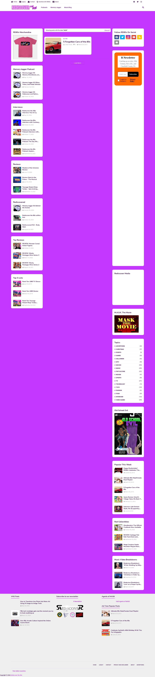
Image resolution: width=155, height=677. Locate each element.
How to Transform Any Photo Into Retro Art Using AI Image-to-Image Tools (35, 602)
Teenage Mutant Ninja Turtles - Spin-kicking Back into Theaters (30, 188)
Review (129, 374)
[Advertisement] (77, 19)
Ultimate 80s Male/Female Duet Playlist (133, 479)
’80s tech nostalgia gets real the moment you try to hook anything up (36, 612)
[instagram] (141, 2)
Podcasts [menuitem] (44, 7)
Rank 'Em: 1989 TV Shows (31, 282)
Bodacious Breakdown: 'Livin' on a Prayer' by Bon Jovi (132, 583)
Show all (107, 30)
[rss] (139, 37)
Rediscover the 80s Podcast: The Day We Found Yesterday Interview (31, 140)
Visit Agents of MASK (123, 601)
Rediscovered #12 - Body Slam (31, 226)
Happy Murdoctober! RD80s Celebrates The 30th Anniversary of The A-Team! (132, 469)
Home (15, 2)
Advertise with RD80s (44, 2)
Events (129, 352)
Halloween (129, 359)
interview (129, 397)
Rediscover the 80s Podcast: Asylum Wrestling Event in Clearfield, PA (28, 150)
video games (129, 400)
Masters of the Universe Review (30, 169)
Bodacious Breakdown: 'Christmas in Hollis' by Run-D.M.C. (131, 574)
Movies (129, 365)
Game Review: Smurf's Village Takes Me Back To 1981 (133, 498)
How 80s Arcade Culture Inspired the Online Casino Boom (35, 622)
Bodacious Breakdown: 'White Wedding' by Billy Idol (132, 564)
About (57, 2)
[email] (116, 42)
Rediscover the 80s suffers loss (31, 216)
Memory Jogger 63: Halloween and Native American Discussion (30, 93)
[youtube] (133, 37)
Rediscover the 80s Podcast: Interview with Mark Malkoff (30, 131)
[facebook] (134, 2)
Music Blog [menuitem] (68, 7)
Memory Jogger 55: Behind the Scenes (31, 207)
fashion (129, 390)
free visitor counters (19, 671)
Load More (77, 63)
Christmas (129, 349)
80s (66, 38)
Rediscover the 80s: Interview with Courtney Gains (30, 121)
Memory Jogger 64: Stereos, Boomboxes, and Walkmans (31, 74)
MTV (129, 362)
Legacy (24, 2)
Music (129, 368)
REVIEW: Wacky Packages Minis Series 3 (30, 254)
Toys (129, 387)
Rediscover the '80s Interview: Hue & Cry (29, 112)
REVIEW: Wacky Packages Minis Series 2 (30, 264)
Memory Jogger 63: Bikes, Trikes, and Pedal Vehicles (31, 83)
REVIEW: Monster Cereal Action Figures (31, 245)
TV (129, 381)
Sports (129, 378)
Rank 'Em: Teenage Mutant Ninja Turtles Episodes (29, 302)
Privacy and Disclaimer (121, 665)
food (129, 393)
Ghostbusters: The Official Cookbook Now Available (133, 526)
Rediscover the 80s (16, 675)
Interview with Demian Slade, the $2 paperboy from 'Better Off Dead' (131, 508)
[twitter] (137, 2)
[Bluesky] (122, 42)
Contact (32, 2)
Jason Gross (68, 44)
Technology (129, 384)
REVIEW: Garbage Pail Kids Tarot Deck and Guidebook (131, 536)
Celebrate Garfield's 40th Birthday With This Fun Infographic (126, 631)
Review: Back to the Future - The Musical (29, 178)
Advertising (129, 346)
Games (129, 355)
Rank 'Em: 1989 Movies (30, 291)
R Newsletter (77, 601)
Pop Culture (129, 371)
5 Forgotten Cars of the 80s (76, 42)
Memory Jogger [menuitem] (56, 7)
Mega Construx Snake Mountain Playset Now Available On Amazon (131, 545)
